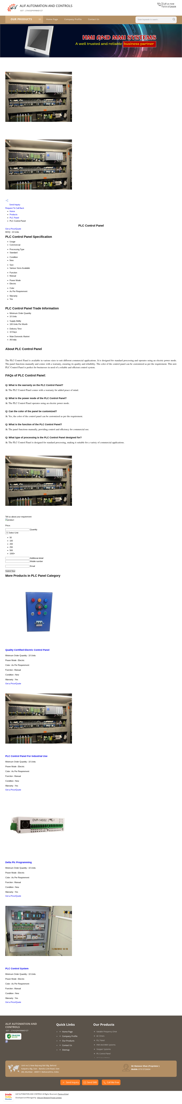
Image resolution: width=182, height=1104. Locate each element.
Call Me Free (113, 1082)
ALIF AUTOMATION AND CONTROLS (46, 7)
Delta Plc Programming (18, 862)
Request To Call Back (14, 208)
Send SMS (92, 1082)
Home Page (52, 19)
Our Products (21, 19)
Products (13, 214)
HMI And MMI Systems (106, 1044)
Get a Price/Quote (13, 229)
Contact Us (93, 19)
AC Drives (100, 1036)
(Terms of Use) (63, 1094)
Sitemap (66, 1049)
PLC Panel (14, 218)
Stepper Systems (103, 1049)
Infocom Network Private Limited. (49, 1098)
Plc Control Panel (103, 1053)
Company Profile (73, 19)
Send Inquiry (14, 204)
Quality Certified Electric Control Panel (27, 650)
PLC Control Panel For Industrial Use (26, 756)
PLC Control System (17, 968)
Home (12, 211)
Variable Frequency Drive (106, 1031)
